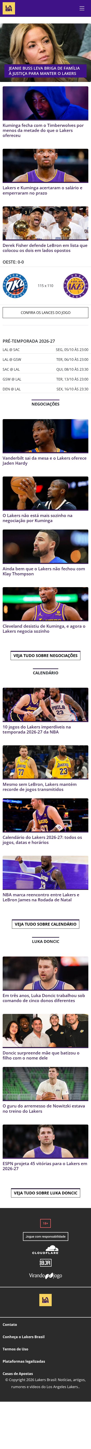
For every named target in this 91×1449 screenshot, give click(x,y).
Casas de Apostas (18, 1373)
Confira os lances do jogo (45, 312)
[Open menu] (82, 8)
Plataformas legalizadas (24, 1361)
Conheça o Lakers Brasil (24, 1336)
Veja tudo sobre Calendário (45, 924)
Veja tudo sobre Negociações (45, 655)
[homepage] (9, 8)
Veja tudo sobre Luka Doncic (45, 1193)
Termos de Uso (15, 1349)
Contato (10, 1324)
